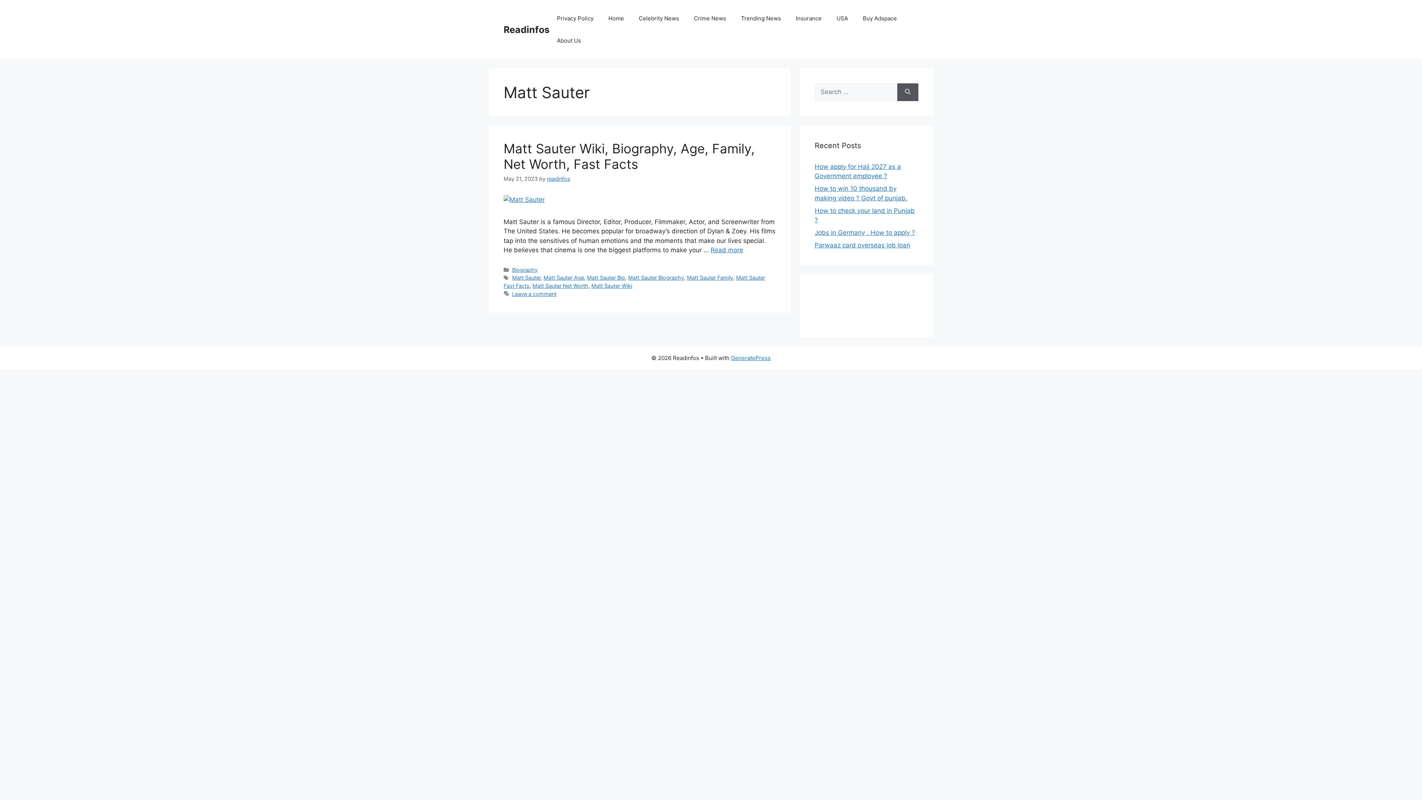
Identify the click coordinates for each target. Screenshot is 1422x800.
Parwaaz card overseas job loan (862, 245)
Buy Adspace (880, 18)
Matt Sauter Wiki (611, 286)
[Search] (907, 92)
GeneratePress (751, 357)
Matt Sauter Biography (656, 277)
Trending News (761, 18)
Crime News (710, 18)
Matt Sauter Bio (606, 277)
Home (616, 18)
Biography (525, 270)
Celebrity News (659, 18)
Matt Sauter (526, 277)
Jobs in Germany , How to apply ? (865, 232)
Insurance (809, 18)
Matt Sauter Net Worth (560, 286)
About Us (569, 40)
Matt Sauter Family (710, 277)
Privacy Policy (575, 18)
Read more (727, 250)
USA (842, 18)
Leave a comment (534, 294)
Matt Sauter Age (564, 277)
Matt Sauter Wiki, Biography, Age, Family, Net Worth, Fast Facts (629, 156)
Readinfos (527, 29)
